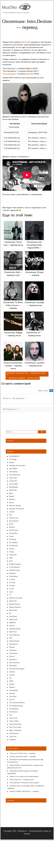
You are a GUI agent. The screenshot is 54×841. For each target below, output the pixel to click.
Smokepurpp (13, 690)
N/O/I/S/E (29, 74)
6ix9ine (11, 462)
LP (10, 595)
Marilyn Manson (14, 604)
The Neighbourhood (16, 706)
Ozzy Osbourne (14, 635)
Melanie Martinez (15, 607)
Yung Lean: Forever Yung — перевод (22, 753)
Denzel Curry (13, 518)
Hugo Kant (12, 555)
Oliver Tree (13, 632)
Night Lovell (13, 619)
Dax (10, 515)
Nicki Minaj (13, 616)
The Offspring (13, 709)
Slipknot (12, 687)
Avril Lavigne (13, 484)
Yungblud (12, 740)
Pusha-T (12, 656)
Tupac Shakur (14, 721)
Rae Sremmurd (14, 663)
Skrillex (11, 684)
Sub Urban (13, 696)
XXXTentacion (14, 733)
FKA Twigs (12, 539)
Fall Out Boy (13, 533)
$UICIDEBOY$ (14, 456)
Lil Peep (12, 579)
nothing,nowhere (15, 629)
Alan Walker (13, 468)
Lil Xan (11, 589)
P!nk (10, 638)
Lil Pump (12, 582)
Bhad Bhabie (13, 487)
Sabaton (12, 672)
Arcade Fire (13, 481)
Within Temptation (15, 730)
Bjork (11, 493)
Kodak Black (13, 576)
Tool (10, 715)
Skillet (11, 681)
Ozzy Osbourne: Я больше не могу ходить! (24, 783)
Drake (11, 524)
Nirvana (12, 626)
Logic (11, 592)
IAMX (11, 558)
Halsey (11, 552)
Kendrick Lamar (14, 570)
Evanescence (13, 530)
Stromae (12, 693)
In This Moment (14, 567)
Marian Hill (13, 601)
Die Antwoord (13, 521)
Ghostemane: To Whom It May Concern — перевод (13, 305)
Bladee (11, 496)
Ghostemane (13, 545)
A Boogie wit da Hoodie (17, 465)
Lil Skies (12, 586)
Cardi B (11, 512)
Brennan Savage (15, 505)
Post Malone (13, 653)
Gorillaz (11, 549)
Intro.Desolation (9, 74)
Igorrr (11, 561)
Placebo (12, 647)
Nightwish (12, 622)
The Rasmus (13, 712)
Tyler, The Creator (15, 727)
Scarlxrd (12, 675)
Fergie (11, 536)
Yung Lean (13, 736)
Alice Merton (13, 472)
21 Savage (13, 459)
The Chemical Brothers (17, 703)
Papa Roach (13, 644)
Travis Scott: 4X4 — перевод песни (22, 780)
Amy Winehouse (14, 475)
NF (10, 613)
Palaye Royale (14, 641)
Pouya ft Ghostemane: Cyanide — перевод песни (13, 365)
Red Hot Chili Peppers (16, 669)
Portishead (13, 650)
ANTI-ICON (25, 42)
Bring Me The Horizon (16, 509)
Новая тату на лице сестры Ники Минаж (24, 776)
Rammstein (13, 666)
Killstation (12, 573)
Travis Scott (13, 718)
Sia (10, 678)
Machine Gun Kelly (15, 598)
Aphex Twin (13, 478)
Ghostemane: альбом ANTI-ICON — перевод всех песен (26, 374)
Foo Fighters (13, 542)
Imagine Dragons (15, 564)
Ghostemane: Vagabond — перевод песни (23, 378)
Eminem (12, 527)
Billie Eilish (13, 490)
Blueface (12, 499)
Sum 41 (11, 699)
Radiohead (13, 659)
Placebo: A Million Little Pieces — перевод (24, 791)
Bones (11, 502)
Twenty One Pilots (15, 724)
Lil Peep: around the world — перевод (23, 756)
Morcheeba (13, 610)
